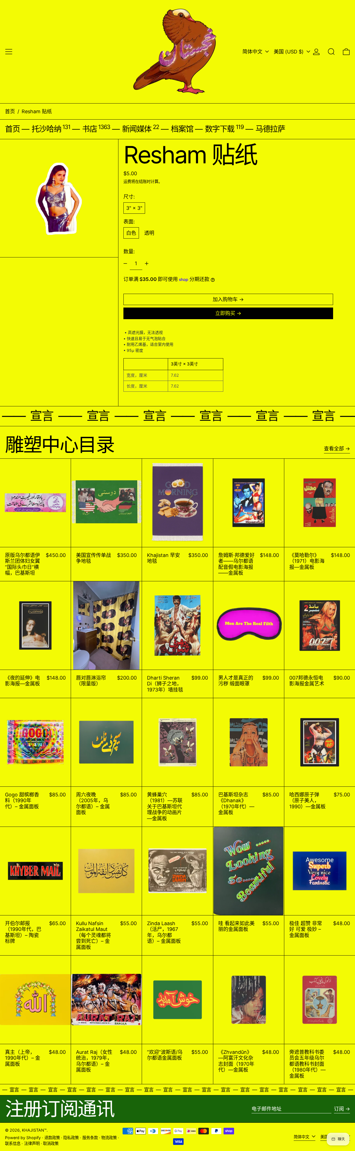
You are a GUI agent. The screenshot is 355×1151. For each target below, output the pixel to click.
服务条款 (90, 1137)
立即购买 (225, 313)
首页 (10, 111)
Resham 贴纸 (37, 111)
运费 (127, 181)
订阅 (339, 1109)
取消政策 (51, 1143)
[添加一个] (146, 263)
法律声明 (32, 1143)
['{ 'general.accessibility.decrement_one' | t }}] (125, 263)
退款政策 (52, 1137)
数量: (129, 251)
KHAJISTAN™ (34, 1130)
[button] (331, 51)
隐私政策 (71, 1137)
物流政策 (109, 1137)
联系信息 (13, 1143)
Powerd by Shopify (23, 1137)
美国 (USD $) (289, 52)
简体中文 (253, 52)
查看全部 (334, 448)
